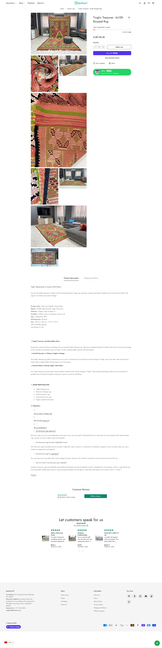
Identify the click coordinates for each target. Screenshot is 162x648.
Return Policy (98, 601)
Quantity (96, 42)
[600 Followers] (134, 596)
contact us (45, 421)
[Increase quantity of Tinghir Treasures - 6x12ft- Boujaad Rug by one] (103, 47)
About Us (40, 3)
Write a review (96, 496)
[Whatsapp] (129, 602)
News (95, 598)
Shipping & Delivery (100, 608)
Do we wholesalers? (40, 428)
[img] (81, 523)
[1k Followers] (140, 596)
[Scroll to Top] (158, 638)
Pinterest (33, 475)
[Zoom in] (83, 17)
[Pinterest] (129, 596)
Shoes (21, 3)
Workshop (31, 3)
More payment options (112, 58)
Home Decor (10, 3)
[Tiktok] (151, 596)
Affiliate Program (99, 611)
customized (54, 454)
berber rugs (71, 9)
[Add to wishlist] (129, 18)
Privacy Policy (98, 605)
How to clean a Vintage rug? (43, 414)
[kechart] (81, 3)
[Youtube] (146, 596)
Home (62, 9)
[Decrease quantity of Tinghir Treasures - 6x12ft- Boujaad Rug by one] (95, 47)
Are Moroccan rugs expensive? (46, 431)
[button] (153, 3)
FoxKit (129, 32)
